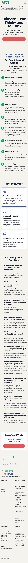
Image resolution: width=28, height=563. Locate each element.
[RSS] (2, 558)
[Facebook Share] (10, 464)
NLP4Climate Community (18, 500)
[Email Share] (18, 464)
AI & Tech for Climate (6, 541)
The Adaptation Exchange (18, 517)
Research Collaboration (7, 533)
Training (3, 489)
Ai (3, 460)
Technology (17, 457)
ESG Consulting (5, 531)
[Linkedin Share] (13, 464)
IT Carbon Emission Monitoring (19, 541)
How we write (18, 9)
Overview (17, 483)
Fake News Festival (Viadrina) (19, 521)
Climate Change (7, 457)
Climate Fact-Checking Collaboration (20, 496)
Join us (15, 446)
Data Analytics (4, 539)
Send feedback (10, 9)
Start (2, 483)
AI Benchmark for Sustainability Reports (20, 489)
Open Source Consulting (7, 543)
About (2, 485)
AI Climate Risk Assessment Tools (19, 533)
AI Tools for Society (19, 531)
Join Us (15, 39)
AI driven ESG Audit (19, 529)
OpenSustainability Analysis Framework (19, 544)
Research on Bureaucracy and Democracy (19, 511)
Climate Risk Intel (19, 515)
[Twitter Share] (7, 464)
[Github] (8, 558)
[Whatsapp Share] (15, 464)
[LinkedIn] (5, 558)
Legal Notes (11, 476)
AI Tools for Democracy (7, 548)
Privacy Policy (17, 476)
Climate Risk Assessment (4, 535)
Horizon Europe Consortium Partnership (20, 485)
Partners (3, 487)
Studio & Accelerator (6, 529)
